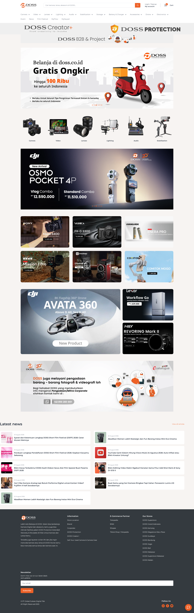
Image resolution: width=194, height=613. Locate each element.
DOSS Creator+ (73, 536)
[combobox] (92, 5)
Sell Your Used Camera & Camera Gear (82, 540)
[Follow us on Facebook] (167, 605)
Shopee (113, 528)
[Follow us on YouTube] (171, 605)
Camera (24, 14)
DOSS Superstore (149, 520)
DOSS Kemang (148, 528)
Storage (99, 14)
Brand (69, 524)
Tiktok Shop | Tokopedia (119, 532)
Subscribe (27, 591)
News (31, 19)
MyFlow (55, 19)
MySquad (65, 19)
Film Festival (42, 19)
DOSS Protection (74, 532)
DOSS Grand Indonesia (151, 524)
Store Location (73, 520)
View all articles (178, 424)
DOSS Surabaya (149, 536)
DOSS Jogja (147, 544)
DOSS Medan (148, 560)
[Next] (173, 126)
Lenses (47, 14)
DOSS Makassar (149, 552)
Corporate (71, 528)
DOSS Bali (147, 548)
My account (149, 6)
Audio (71, 14)
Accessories (135, 14)
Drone (148, 14)
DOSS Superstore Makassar (153, 556)
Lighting (59, 14)
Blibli (112, 524)
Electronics (161, 14)
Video (35, 14)
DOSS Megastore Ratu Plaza (154, 532)
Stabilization (85, 14)
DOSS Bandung (149, 540)
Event (23, 19)
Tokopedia (114, 520)
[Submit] (137, 5)
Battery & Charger (116, 14)
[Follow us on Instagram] (163, 605)
